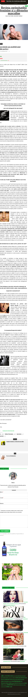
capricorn (10, 677)
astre (16, 675)
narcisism (20, 434)
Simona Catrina (19, 684)
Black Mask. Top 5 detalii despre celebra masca (16, 1)
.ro (2, 675)
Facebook (14, 490)
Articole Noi (8, 605)
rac (23, 683)
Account (15, 3)
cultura (13, 677)
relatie (25, 683)
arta (14, 675)
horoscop (17, 681)
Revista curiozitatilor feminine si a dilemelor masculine (14, 10)
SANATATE (10, 684)
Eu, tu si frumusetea (11, 455)
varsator (2, 686)
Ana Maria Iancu (9, 675)
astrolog (19, 675)
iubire (10, 683)
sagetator (5, 684)
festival (16, 679)
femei (11, 679)
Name (1, 492)
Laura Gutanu (14, 683)
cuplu (16, 677)
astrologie (23, 675)
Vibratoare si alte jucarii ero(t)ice (10, 646)
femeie (13, 679)
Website (1, 503)
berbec (7, 677)
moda (20, 683)
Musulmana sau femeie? (8, 632)
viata (5, 686)
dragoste (7, 679)
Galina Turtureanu (10, 434)
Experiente (25, 618)
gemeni (10, 681)
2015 (4, 675)
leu (17, 683)
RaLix (13, 482)
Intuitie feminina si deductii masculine (15, 441)
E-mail (1, 497)
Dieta (4, 679)
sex (14, 684)
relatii (2, 684)
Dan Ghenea (21, 677)
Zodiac (8, 686)
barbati (4, 677)
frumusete (22, 679)
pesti (22, 683)
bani (2, 677)
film (19, 679)
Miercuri (13, 605)
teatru (25, 684)
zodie (11, 686)
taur (22, 684)
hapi (13, 681)
